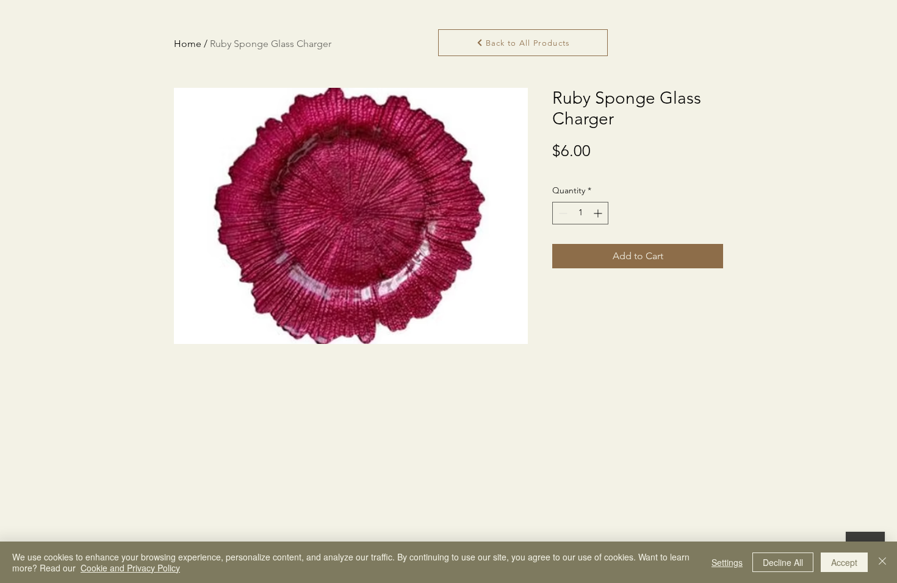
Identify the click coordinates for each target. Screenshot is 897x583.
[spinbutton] (580, 213)
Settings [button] (727, 562)
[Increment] (599, 213)
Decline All (783, 562)
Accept (844, 562)
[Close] (882, 562)
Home (187, 43)
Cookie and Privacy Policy (130, 568)
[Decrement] (561, 213)
